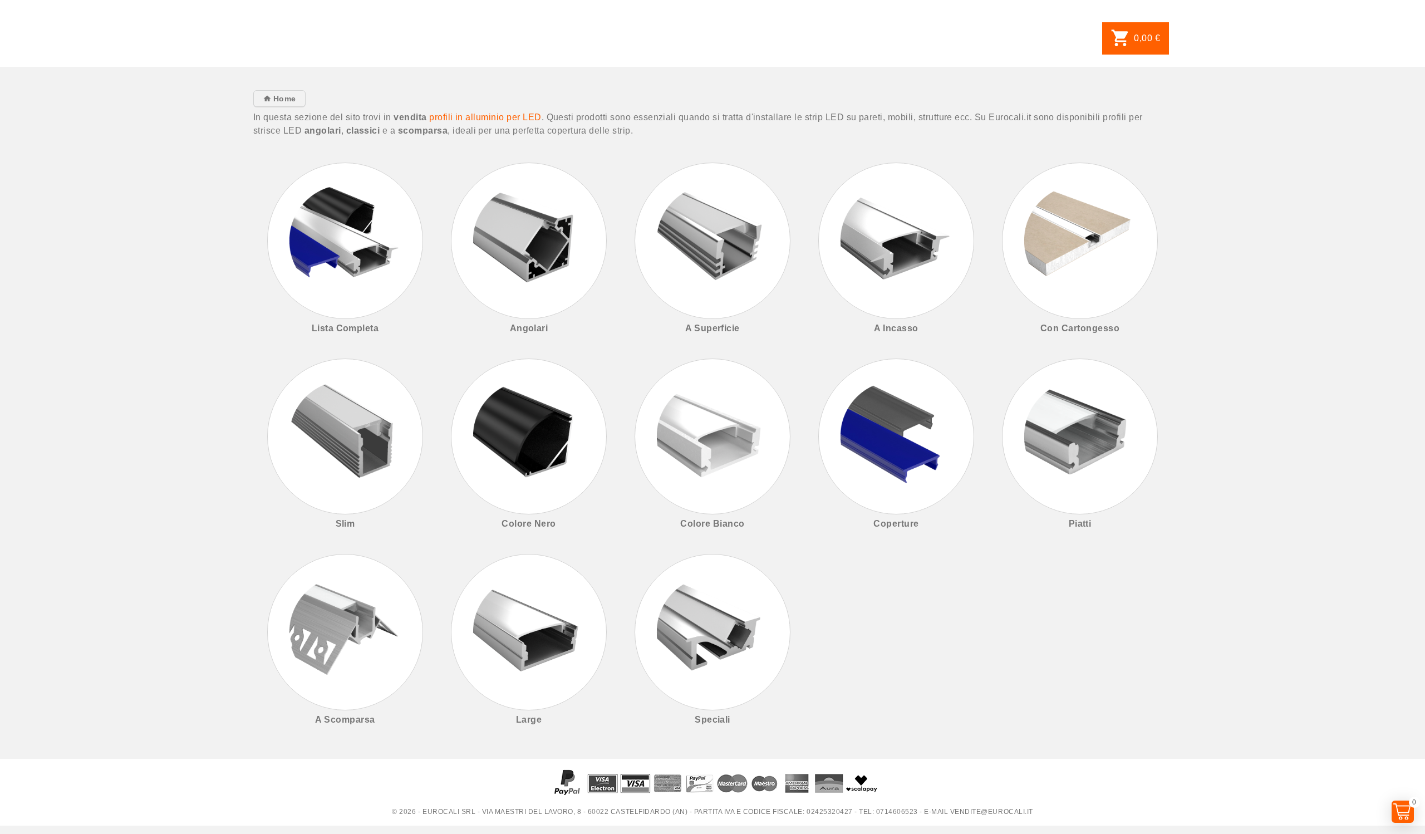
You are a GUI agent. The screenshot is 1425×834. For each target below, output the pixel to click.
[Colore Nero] (529, 437)
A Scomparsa (345, 719)
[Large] (529, 632)
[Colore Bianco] (713, 437)
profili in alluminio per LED (485, 117)
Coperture (895, 523)
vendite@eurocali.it (991, 812)
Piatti (1080, 523)
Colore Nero (529, 523)
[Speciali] (713, 632)
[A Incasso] (896, 241)
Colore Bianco (712, 523)
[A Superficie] (713, 241)
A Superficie (712, 328)
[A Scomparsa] (345, 632)
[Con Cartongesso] (1080, 241)
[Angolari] (529, 241)
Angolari (529, 328)
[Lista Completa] (345, 241)
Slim (345, 523)
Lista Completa (345, 328)
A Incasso (896, 328)
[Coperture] (896, 437)
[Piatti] (1080, 437)
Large (529, 719)
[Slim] (345, 437)
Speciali (712, 719)
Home (283, 98)
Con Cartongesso (1079, 328)
